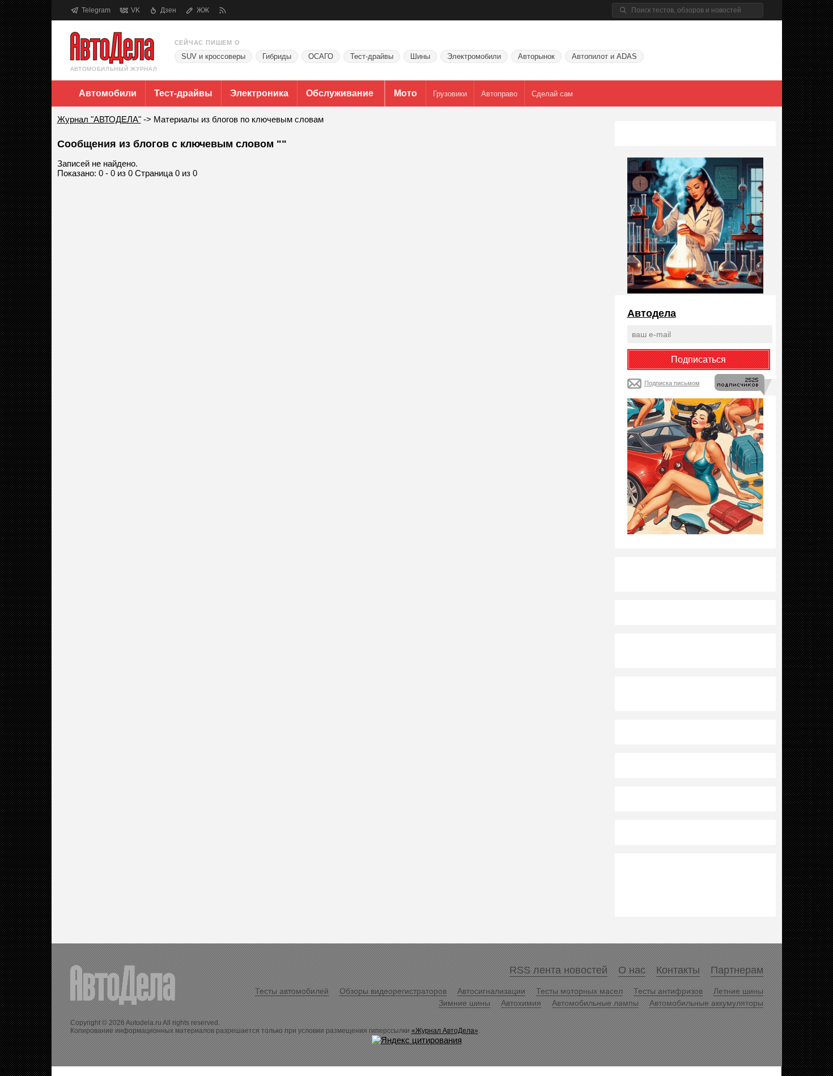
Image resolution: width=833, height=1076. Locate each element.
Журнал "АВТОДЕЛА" (99, 119)
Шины (420, 56)
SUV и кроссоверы (213, 56)
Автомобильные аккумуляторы (706, 1002)
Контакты (678, 970)
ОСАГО (320, 56)
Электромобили (474, 56)
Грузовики (450, 94)
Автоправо (499, 94)
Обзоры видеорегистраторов (393, 991)
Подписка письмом (672, 383)
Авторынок (536, 56)
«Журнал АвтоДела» (444, 1031)
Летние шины (738, 991)
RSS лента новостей (558, 970)
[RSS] (222, 10)
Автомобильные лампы (595, 1002)
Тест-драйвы (371, 56)
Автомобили (108, 93)
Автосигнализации (491, 991)
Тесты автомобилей (292, 991)
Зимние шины (464, 1002)
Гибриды (276, 56)
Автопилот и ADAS (604, 56)
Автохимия (521, 1002)
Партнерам (737, 970)
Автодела (651, 313)
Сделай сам (552, 94)
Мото (405, 93)
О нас (631, 970)
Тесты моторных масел (579, 991)
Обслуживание (339, 93)
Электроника (259, 93)
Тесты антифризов (668, 991)
